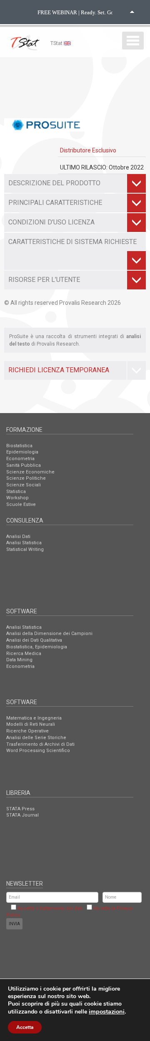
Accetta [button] (24, 1027)
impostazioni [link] (107, 1011)
